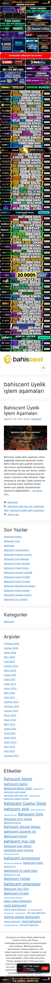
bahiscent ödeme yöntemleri (13, 897)
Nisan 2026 (10, 652)
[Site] (25, 93)
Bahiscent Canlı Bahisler (16, 559)
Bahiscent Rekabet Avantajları (19, 586)
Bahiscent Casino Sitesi (25, 803)
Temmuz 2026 (11, 643)
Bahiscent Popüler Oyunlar (18, 554)
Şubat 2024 (10, 728)
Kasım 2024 (10, 688)
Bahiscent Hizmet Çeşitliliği (18, 572)
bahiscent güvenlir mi (20, 831)
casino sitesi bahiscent (15, 909)
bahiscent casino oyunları (16, 798)
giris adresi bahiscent (35, 910)
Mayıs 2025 (10, 670)
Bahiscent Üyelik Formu (16, 568)
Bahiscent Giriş (12, 541)
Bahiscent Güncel (12, 822)
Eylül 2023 (9, 751)
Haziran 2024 (11, 711)
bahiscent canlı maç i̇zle (20, 506)
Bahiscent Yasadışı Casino (18, 595)
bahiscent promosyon (22, 858)
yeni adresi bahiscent (11, 925)
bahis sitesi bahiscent (18, 901)
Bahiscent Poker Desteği (17, 563)
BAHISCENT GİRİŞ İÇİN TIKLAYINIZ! (25, 55)
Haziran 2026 (11, 648)
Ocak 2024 (9, 733)
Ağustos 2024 (11, 702)
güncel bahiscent (12, 921)
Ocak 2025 (9, 679)
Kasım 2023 (10, 742)
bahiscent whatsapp (22, 884)
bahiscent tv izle (12, 874)
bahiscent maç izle (19, 841)
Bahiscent (12, 502)
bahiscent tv (10, 866)
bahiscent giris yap (10, 815)
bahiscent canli (38, 789)
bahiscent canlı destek (15, 792)
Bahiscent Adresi (13, 536)
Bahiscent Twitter (17, 879)
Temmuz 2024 (11, 706)
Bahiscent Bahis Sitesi (18, 788)
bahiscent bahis (16, 784)
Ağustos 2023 (11, 755)
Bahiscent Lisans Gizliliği (17, 577)
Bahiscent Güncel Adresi (22, 827)
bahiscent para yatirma (18, 850)
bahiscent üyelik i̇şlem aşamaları (27, 510)
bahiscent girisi (16, 809)
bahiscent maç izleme (18, 846)
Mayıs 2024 (10, 715)
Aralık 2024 (10, 684)
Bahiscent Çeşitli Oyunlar (17, 581)
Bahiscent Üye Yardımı (16, 599)
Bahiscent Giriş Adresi (18, 819)
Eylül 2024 (9, 697)
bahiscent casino (34, 796)
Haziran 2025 (11, 666)
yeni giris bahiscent (29, 925)
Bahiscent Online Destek (17, 590)
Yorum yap (13, 514)
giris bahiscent (9, 913)
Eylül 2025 (9, 661)
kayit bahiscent (31, 921)
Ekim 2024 (9, 693)
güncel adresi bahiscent (22, 917)
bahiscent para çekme (11, 854)
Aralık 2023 (10, 737)
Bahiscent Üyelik (16, 893)
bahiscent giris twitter (37, 810)
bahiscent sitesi (33, 862)
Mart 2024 (9, 724)
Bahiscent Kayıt (15, 836)
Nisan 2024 (10, 720)
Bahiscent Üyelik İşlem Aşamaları (21, 410)
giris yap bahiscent (36, 912)
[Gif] (25, 150)
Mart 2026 (9, 657)
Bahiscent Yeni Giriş (16, 888)
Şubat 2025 (10, 675)
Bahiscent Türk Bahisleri (16, 550)
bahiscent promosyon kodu (13, 863)
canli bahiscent (15, 905)
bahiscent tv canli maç (20, 871)
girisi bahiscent (20, 913)
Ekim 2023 (9, 746)
